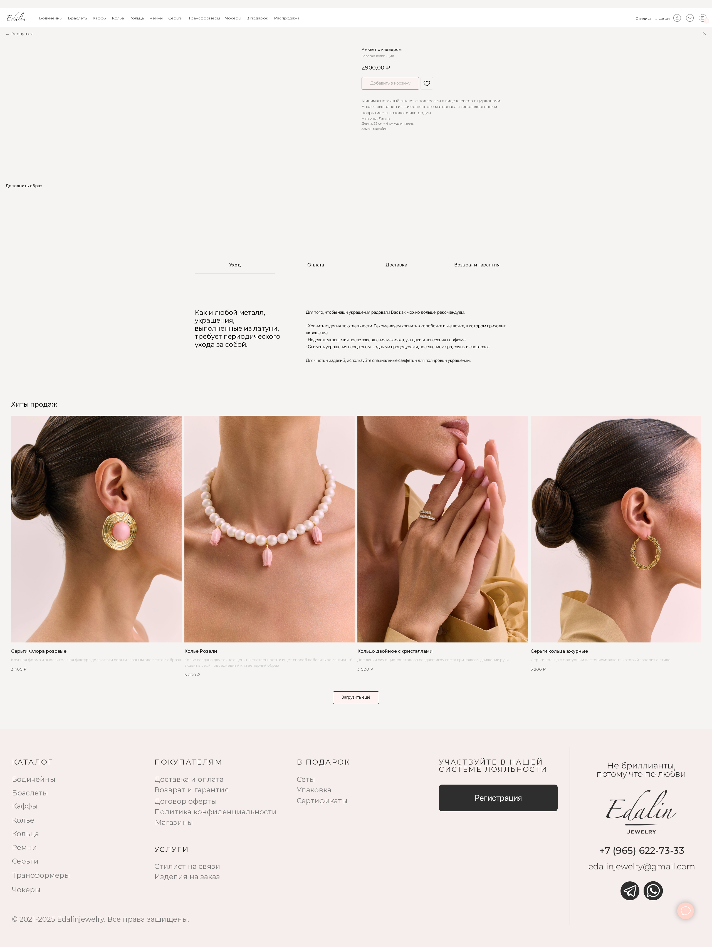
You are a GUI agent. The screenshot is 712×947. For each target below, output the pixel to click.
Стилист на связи (653, 18)
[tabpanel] (356, 336)
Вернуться (22, 33)
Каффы (100, 18)
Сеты (306, 779)
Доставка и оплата (189, 779)
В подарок (257, 18)
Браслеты (78, 18)
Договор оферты (185, 801)
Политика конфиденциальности (215, 811)
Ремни (156, 18)
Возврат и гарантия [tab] (477, 265)
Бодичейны (50, 18)
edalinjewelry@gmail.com (642, 866)
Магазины (174, 822)
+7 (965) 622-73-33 (641, 850)
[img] (629, 890)
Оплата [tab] (315, 265)
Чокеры (233, 18)
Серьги (175, 18)
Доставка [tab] (396, 265)
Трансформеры (204, 18)
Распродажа (287, 18)
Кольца (136, 18)
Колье (118, 18)
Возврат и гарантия (191, 789)
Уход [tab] (235, 265)
